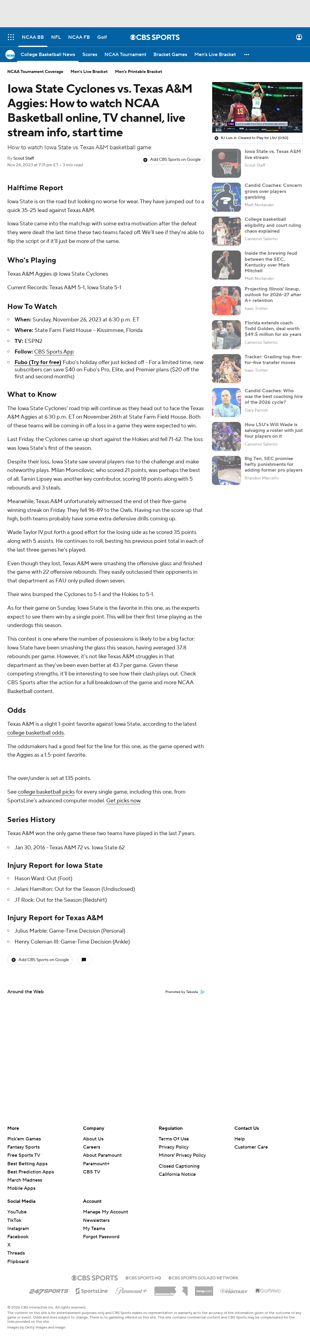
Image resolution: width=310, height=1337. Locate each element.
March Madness (24, 1180)
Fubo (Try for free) (38, 362)
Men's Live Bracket (89, 72)
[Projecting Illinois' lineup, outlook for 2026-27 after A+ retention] (226, 300)
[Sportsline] (92, 1290)
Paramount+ (96, 1164)
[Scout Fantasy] (234, 1291)
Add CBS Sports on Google (175, 159)
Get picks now (123, 800)
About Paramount (102, 1155)
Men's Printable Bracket (138, 72)
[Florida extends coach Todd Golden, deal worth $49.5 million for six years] (226, 334)
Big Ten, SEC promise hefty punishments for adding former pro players (273, 464)
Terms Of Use (174, 1139)
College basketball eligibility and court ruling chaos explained (273, 225)
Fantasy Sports (23, 1147)
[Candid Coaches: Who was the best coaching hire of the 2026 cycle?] (226, 402)
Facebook (17, 1237)
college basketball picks (46, 791)
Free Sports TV (23, 1155)
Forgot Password (101, 1237)
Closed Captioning (179, 1166)
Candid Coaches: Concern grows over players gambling (273, 191)
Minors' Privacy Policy (182, 1155)
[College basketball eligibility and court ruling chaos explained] (226, 231)
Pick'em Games (24, 1139)
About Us (93, 1139)
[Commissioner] (171, 1289)
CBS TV (91, 1172)
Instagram (18, 1229)
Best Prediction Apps (30, 1172)
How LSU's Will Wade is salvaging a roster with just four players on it (274, 430)
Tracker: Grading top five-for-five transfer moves (273, 360)
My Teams (94, 1229)
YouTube (17, 1212)
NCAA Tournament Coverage (35, 72)
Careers (91, 1147)
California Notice (177, 1174)
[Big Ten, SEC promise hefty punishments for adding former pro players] (226, 470)
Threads (16, 1253)
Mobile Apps (21, 1188)
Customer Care (251, 1147)
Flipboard (18, 1262)
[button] (11, 37)
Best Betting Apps (27, 1164)
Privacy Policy (174, 1147)
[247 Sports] (48, 1290)
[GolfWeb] (268, 1291)
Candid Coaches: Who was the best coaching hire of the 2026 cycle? (274, 396)
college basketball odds (35, 732)
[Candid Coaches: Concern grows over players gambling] (226, 197)
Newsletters (96, 1220)
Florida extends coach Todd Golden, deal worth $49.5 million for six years (273, 328)
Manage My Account (105, 1212)
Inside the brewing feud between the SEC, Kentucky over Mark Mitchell (271, 262)
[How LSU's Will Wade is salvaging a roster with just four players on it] (226, 436)
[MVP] (204, 1289)
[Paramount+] (131, 1290)
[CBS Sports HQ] (143, 1277)
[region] (257, 107)
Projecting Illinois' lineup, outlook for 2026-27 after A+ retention (273, 295)
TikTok (14, 1220)
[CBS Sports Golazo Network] (203, 1277)
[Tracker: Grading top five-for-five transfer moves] (226, 368)
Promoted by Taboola (181, 992)
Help (239, 1139)
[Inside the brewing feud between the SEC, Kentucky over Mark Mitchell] (226, 265)
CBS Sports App (54, 351)
